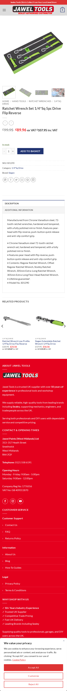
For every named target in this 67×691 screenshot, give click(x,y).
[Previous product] (11, 123)
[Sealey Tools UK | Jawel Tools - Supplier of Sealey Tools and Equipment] (33, 10)
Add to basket (30, 151)
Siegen (11, 173)
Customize (33, 676)
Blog (7, 560)
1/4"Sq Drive (17, 168)
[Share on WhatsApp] (5, 179)
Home (5, 101)
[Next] (59, 53)
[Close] (64, 640)
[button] (4, 10)
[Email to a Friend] (22, 179)
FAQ (7, 531)
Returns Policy (13, 538)
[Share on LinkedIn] (33, 179)
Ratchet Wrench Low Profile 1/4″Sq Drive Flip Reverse (16, 342)
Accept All (33, 667)
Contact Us (11, 524)
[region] (33, 664)
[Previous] (7, 53)
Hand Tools (19, 101)
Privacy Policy (12, 583)
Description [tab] (12, 203)
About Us (10, 554)
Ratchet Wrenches (40, 101)
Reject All (33, 684)
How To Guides (13, 567)
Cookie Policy (19, 659)
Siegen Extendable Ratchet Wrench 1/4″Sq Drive (47, 342)
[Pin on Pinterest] (27, 179)
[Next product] (5, 123)
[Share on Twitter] (16, 179)
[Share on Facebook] (10, 179)
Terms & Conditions (15, 590)
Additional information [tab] (19, 210)
